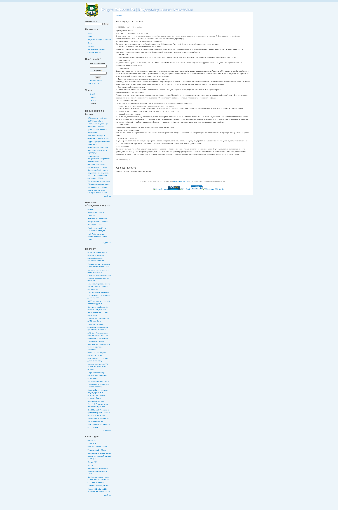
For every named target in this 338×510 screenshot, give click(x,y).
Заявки (90, 209)
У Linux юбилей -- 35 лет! (97, 450)
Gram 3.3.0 (91, 440)
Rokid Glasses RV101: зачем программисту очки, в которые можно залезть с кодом (99, 412)
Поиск (90, 43)
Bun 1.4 (90, 465)
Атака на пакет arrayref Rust (98, 486)
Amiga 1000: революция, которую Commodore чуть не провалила (97, 375)
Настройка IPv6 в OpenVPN (98, 222)
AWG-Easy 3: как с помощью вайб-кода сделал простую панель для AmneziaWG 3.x (98, 335)
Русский (93, 104)
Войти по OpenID (96, 80)
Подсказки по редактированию (99, 40)
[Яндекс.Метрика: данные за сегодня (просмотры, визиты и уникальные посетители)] (160, 189)
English (92, 94)
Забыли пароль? (94, 84)
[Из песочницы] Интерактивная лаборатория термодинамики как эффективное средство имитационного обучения (99, 161)
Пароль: (98, 71)
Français (93, 97)
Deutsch (93, 100)
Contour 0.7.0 (92, 462)
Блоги (90, 33)
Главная (119, 15)
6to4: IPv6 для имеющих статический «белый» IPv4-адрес (98, 236)
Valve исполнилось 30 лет (97, 447)
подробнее (107, 196)
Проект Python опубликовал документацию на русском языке (98, 471)
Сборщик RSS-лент (95, 53)
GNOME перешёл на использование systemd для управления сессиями (98, 123)
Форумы (91, 46)
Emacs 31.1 (92, 444)
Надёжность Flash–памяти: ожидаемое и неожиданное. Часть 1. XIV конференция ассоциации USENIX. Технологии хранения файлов (99, 175)
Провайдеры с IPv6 (95, 225)
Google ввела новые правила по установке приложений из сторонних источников (98, 480)
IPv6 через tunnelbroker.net (97, 218)
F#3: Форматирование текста (98, 184)
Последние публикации (96, 49)
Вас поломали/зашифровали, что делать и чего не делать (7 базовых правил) (99, 384)
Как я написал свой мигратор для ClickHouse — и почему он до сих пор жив (99, 295)
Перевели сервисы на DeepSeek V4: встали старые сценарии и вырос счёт (98, 404)
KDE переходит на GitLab (97, 118)
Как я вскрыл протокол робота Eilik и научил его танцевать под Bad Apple (99, 286)
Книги (90, 36)
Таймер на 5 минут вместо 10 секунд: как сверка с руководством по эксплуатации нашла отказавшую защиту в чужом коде (99, 275)
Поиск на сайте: (91, 21)
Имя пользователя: (98, 64)
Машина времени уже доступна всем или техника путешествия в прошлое (98, 327)
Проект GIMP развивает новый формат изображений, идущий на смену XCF (99, 456)
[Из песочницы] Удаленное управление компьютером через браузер (98, 150)
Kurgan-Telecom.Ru (180, 181)
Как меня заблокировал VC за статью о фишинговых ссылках (98, 367)
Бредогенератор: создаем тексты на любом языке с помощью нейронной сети (97, 190)
